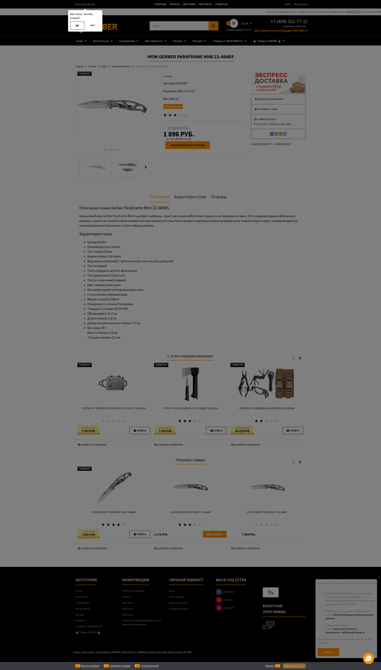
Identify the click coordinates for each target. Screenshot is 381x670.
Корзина (269, 665)
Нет (92, 25)
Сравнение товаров (120, 665)
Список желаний (150, 665)
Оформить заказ (294, 665)
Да (77, 25)
